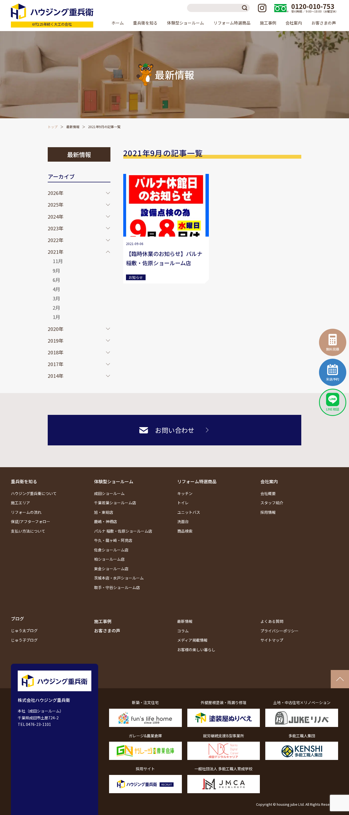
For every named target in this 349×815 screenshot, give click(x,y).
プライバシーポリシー (279, 630)
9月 (56, 270)
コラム (183, 630)
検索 (246, 8)
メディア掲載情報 (192, 640)
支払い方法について (28, 531)
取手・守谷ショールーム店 (117, 587)
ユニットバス (188, 512)
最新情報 (72, 126)
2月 (56, 307)
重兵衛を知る (24, 481)
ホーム (118, 23)
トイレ (183, 502)
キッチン (184, 493)
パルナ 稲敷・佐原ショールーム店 (123, 531)
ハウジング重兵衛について (34, 493)
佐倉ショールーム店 (111, 550)
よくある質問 (271, 621)
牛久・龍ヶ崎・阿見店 (113, 540)
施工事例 (268, 23)
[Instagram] (262, 8)
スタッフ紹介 (271, 502)
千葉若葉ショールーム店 (115, 502)
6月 (56, 279)
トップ (53, 126)
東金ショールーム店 (111, 568)
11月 (58, 260)
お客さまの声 (323, 23)
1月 (56, 316)
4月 (56, 288)
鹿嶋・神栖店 (105, 521)
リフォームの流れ (26, 512)
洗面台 (183, 521)
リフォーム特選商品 (196, 481)
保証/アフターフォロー (30, 521)
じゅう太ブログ (24, 630)
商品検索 (184, 531)
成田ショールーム (109, 493)
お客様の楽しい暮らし (196, 649)
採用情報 (268, 512)
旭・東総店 (103, 512)
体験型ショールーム (113, 481)
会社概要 (268, 493)
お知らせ (136, 277)
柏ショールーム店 (109, 559)
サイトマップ (271, 640)
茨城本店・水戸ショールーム (119, 578)
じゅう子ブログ (24, 640)
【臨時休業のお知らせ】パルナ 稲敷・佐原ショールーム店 (164, 258)
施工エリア (20, 502)
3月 (56, 298)
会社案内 (269, 481)
